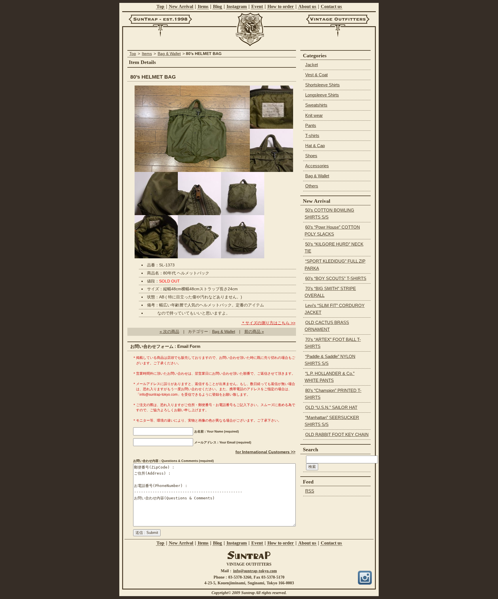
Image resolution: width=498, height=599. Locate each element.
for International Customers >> (265, 452)
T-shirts (312, 135)
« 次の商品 (169, 331)
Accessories (317, 165)
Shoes (311, 155)
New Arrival (181, 6)
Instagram (237, 6)
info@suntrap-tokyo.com (255, 570)
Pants (310, 125)
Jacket (311, 64)
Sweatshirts (316, 105)
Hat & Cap (315, 145)
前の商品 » (254, 331)
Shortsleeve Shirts (322, 84)
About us (307, 6)
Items (203, 6)
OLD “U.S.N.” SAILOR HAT (331, 407)
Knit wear (314, 115)
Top (160, 6)
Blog (217, 6)
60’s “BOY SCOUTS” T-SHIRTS (335, 278)
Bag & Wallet (169, 54)
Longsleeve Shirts (322, 94)
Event (257, 6)
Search (310, 449)
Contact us (331, 6)
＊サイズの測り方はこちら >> (268, 323)
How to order (280, 6)
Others (311, 185)
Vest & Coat (316, 74)
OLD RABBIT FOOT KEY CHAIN (337, 434)
